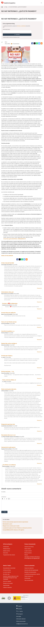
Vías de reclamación (29, 580)
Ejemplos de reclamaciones (30, 572)
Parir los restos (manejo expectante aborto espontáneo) (15, 522)
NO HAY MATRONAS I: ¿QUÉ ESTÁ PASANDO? (18, 7)
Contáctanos (6, 546)
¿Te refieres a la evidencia (9, 465)
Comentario (3, 496)
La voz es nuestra (7, 572)
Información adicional (20, 618)
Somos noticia (28, 548)
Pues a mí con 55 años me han (8, 322)
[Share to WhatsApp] (37, 43)
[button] (41, 2)
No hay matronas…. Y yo (7, 371)
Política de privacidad (20, 621)
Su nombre (3, 491)
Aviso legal (18, 616)
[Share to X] (35, 43)
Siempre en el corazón (8, 583)
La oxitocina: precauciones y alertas (32, 574)
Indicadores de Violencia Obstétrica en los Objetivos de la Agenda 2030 (32, 557)
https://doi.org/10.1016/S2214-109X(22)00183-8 (14, 238)
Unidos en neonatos (7, 587)
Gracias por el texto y (6, 355)
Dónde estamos (6, 548)
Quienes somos (6, 550)
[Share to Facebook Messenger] (39, 43)
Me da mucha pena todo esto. (8, 389)
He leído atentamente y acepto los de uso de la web (16, 26)
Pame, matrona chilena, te (9, 380)
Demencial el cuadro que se (8, 447)
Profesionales (27, 578)
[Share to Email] (41, 43)
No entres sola (6, 574)
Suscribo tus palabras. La (7, 331)
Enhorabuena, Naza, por (7, 292)
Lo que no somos (28, 550)
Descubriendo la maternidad (9, 568)
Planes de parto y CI (29, 576)
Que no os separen (7, 581)
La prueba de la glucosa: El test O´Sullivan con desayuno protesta (17, 528)
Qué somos (5, 552)
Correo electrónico (6, 29)
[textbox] (22, 505)
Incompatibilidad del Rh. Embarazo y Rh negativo (13, 529)
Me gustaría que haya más (8, 424)
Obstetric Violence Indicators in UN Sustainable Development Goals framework (10, 578)
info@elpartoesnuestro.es (22, 623)
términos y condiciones (21, 26)
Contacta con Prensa (29, 546)
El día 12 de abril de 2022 (7, 263)
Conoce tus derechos (29, 568)
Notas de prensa (28, 552)
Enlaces (26, 554)
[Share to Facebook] (32, 43)
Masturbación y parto (7, 524)
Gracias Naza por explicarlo (8, 312)
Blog (6, 7)
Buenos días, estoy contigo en (9, 343)
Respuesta (39, 288)
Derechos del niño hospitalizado (31, 570)
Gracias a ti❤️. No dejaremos (9, 303)
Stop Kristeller (6, 585)
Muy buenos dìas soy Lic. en (8, 435)
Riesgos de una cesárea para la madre (11, 525)
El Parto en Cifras (7, 570)
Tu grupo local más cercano (9, 554)
